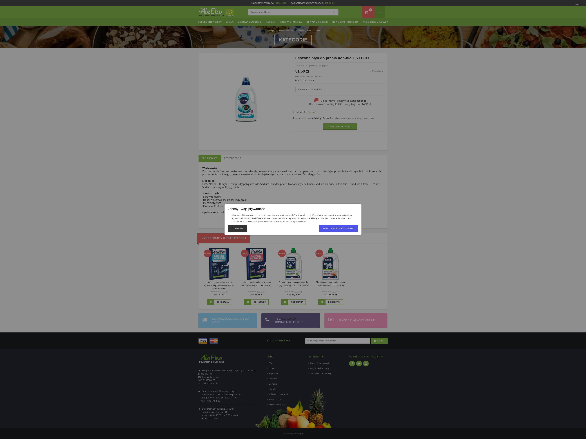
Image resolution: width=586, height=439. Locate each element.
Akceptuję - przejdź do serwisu (338, 228)
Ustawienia (237, 228)
